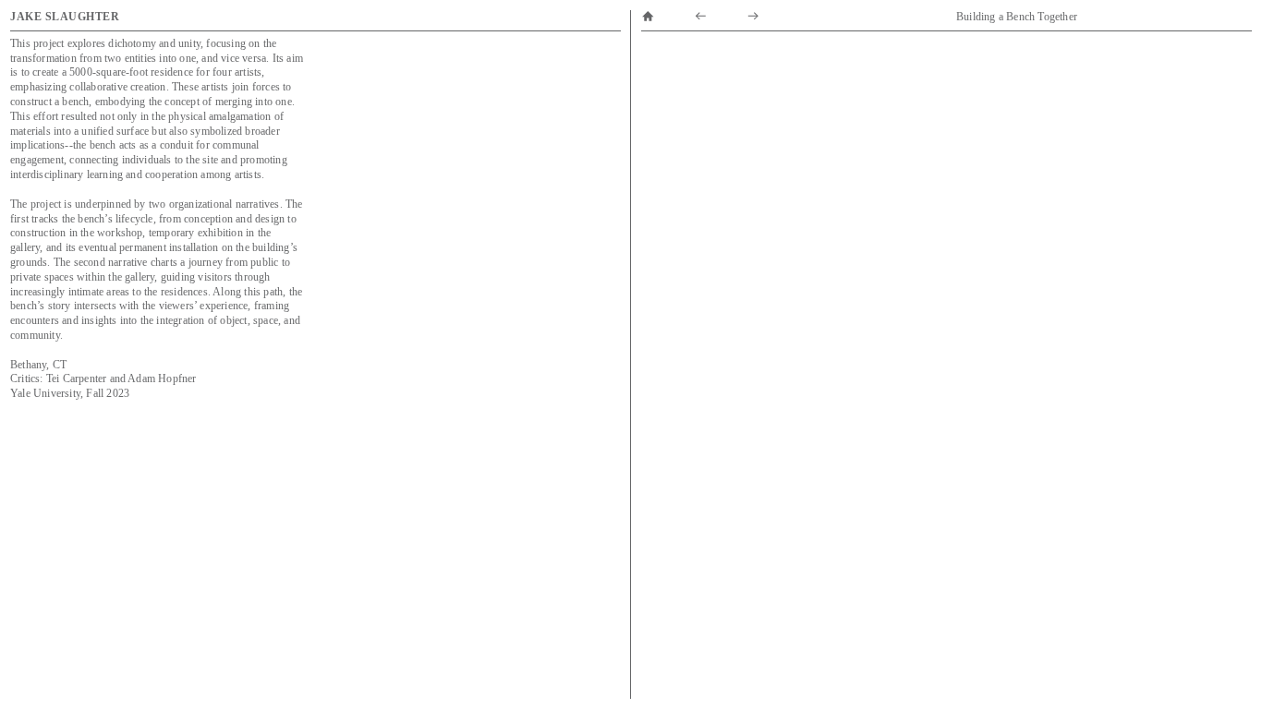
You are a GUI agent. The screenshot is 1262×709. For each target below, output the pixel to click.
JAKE (27, 16)
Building (976, 16)
